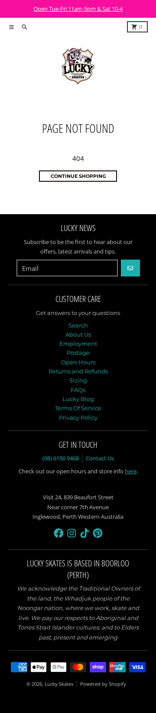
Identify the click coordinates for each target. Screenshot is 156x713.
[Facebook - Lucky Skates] (59, 533)
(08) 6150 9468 (60, 458)
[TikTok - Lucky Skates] (85, 533)
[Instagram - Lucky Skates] (72, 533)
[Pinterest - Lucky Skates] (98, 533)
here (130, 471)
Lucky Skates (59, 684)
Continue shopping (78, 176)
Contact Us (100, 458)
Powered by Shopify (103, 684)
